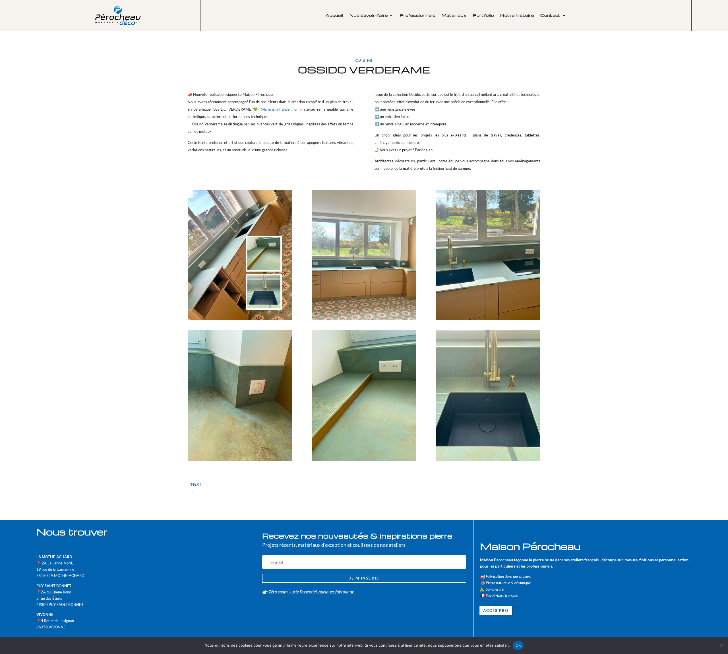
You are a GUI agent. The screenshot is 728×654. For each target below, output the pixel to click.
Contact (550, 15)
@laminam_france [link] (275, 109)
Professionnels (417, 15)
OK (518, 645)
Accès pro (495, 610)
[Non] (721, 645)
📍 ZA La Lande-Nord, (54, 563)
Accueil (334, 15)
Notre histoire (517, 15)
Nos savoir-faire (368, 15)
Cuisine (364, 60)
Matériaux (454, 15)
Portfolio (483, 15)
